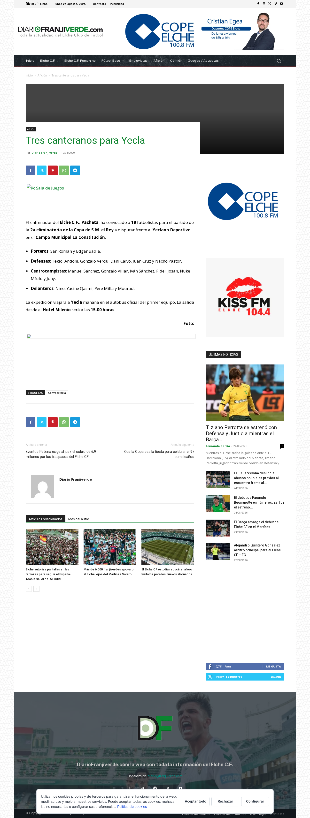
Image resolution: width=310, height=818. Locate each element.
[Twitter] (270, 4)
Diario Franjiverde (44, 152)
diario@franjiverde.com (165, 776)
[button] (278, 61)
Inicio (29, 75)
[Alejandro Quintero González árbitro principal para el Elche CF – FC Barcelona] (218, 551)
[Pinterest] (53, 170)
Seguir (276, 676)
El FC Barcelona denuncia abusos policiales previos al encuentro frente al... (256, 478)
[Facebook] (258, 4)
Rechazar (225, 801)
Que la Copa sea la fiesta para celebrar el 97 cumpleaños (159, 454)
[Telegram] (75, 170)
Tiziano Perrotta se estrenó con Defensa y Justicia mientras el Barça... (241, 433)
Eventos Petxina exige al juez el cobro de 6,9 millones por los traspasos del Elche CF (61, 454)
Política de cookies (132, 806)
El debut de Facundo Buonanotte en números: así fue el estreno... (259, 502)
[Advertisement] (155, 117)
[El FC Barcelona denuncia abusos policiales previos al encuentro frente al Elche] (218, 479)
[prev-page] (29, 589)
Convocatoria (57, 392)
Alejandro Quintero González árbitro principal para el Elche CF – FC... (257, 550)
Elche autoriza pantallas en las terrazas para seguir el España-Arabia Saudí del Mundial (48, 574)
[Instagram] (264, 4)
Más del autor (78, 519)
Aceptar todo (195, 801)
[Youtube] (281, 4)
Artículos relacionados (45, 519)
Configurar (255, 801)
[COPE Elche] (195, 31)
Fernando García (218, 446)
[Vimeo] (276, 4)
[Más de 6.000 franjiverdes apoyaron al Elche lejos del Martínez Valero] (110, 547)
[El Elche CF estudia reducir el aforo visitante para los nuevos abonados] (167, 547)
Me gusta (273, 666)
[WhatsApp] (64, 170)
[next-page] (36, 589)
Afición (42, 75)
